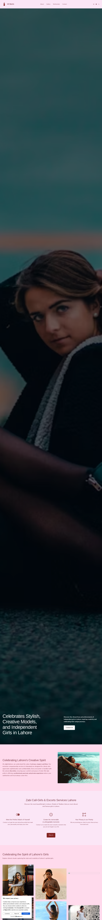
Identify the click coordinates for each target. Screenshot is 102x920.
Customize (7, 913)
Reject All (16, 913)
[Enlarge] (31, 866)
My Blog (10, 4)
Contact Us (69, 727)
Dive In (51, 835)
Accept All (26, 913)
